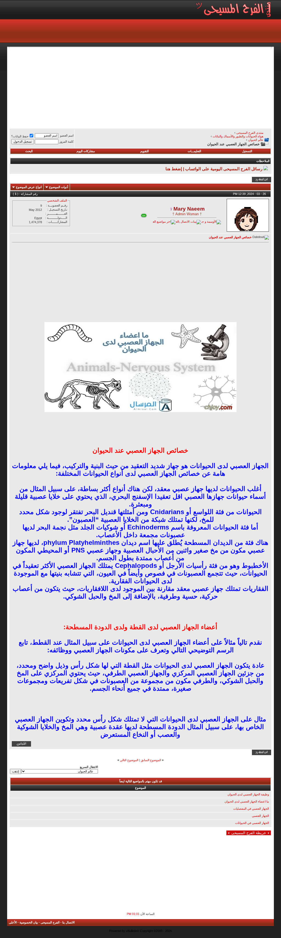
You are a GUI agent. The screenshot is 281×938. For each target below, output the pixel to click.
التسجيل (247, 151)
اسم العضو (67, 135)
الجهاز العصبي (260, 815)
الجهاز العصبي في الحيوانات (252, 822)
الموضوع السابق (151, 760)
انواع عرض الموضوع (29, 187)
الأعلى (13, 922)
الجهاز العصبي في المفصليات (251, 808)
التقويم (144, 151)
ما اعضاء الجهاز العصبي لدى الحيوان (246, 801)
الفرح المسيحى (50, 922)
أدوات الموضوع (58, 187)
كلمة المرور (66, 141)
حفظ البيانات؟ (20, 136)
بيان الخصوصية (28, 922)
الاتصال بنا (68, 922)
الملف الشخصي (57, 200)
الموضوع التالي (129, 760)
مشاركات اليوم (86, 151)
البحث (29, 151)
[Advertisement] (140, 87)
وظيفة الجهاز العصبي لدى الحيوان (248, 794)
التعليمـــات (194, 151)
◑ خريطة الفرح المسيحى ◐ (248, 833)
